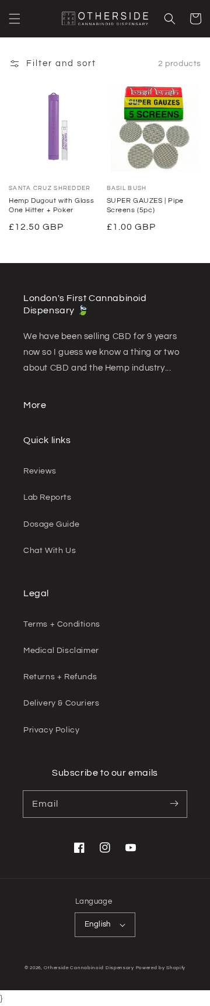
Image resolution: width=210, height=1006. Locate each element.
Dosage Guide (51, 524)
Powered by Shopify (161, 967)
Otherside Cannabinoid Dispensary (89, 967)
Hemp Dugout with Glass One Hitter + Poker (51, 206)
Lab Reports (47, 497)
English (98, 924)
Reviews (39, 471)
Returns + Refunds (60, 677)
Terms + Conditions (61, 624)
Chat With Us (49, 551)
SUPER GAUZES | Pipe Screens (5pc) (145, 206)
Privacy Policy (51, 730)
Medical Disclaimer (61, 651)
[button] (14, 19)
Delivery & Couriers (61, 703)
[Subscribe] (174, 804)
